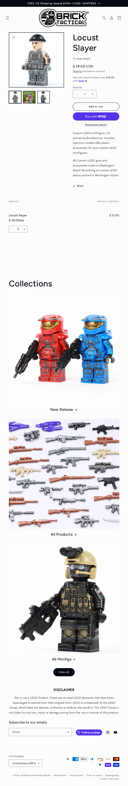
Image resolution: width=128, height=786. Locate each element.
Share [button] (80, 185)
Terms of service (94, 775)
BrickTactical (26, 775)
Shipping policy (112, 775)
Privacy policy (76, 775)
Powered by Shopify (41, 775)
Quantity (77, 87)
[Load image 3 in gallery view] (43, 97)
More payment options (96, 124)
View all (64, 672)
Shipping (77, 71)
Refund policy (60, 775)
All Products (61, 534)
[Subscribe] (68, 732)
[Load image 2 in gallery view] (29, 97)
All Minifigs (62, 659)
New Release (61, 409)
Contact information (110, 779)
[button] (7, 18)
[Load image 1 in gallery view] (15, 97)
